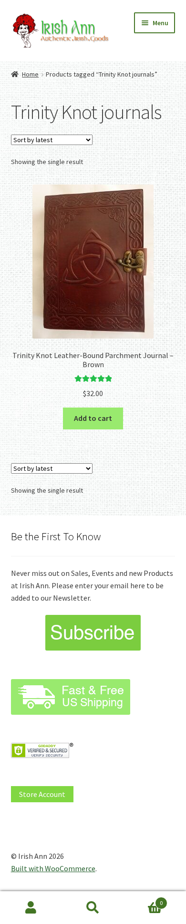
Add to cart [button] (93, 418)
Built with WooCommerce (53, 868)
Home (30, 74)
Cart (143, 899)
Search (93, 908)
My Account (31, 908)
